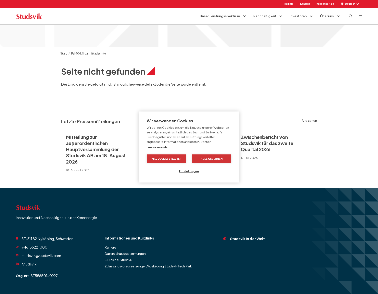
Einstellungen (189, 171)
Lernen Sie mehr (157, 147)
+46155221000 (34, 247)
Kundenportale (325, 3)
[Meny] (360, 16)
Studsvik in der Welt (247, 238)
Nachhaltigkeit (264, 16)
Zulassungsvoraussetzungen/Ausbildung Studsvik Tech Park (148, 266)
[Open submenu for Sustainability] (281, 16)
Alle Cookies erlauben (166, 158)
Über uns (327, 16)
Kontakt (305, 3)
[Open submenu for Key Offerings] (244, 16)
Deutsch (350, 3)
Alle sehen (309, 120)
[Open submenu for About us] (338, 16)
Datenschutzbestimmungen (125, 253)
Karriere (289, 3)
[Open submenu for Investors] (311, 16)
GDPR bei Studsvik (118, 260)
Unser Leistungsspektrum (220, 16)
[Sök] (350, 16)
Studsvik (29, 264)
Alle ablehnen (212, 158)
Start (63, 53)
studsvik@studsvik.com (41, 255)
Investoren (298, 16)
